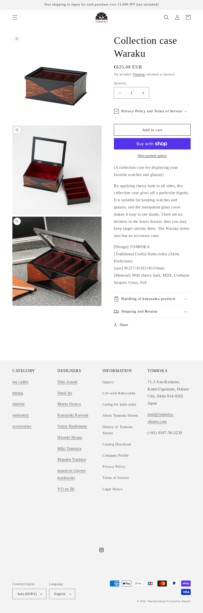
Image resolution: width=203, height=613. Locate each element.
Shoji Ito (64, 393)
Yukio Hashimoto (72, 426)
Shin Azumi (67, 382)
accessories (21, 426)
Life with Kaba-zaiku (118, 393)
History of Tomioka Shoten (117, 430)
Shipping (139, 74)
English (59, 594)
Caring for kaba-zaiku (119, 404)
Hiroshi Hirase (69, 437)
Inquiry (108, 382)
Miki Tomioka (69, 448)
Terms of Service (115, 478)
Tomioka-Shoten (157, 601)
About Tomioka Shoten (120, 415)
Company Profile (115, 455)
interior (18, 404)
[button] (14, 17)
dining (17, 393)
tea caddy (20, 382)
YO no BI (66, 489)
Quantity (120, 83)
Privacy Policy (113, 466)
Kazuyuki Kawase (73, 415)
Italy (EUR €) (27, 594)
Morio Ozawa (69, 404)
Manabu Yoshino (71, 459)
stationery (20, 415)
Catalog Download (116, 444)
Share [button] (124, 325)
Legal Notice (112, 489)
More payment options (152, 155)
